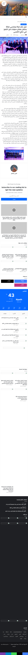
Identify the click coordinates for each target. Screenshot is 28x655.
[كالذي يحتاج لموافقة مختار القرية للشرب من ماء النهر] (23, 331)
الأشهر (23, 313)
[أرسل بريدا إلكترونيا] (20, 34)
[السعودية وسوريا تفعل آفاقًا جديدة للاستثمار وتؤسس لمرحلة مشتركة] (21, 391)
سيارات (8, 634)
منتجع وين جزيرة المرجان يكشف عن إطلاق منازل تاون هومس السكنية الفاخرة (21, 256)
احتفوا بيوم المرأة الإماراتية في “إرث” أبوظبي (21, 269)
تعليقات (4, 313)
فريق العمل (21, 636)
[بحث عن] (23, 17)
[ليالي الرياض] (14, 8)
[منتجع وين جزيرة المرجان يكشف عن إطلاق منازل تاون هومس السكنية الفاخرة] (21, 249)
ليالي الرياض (23, 34)
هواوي (21, 638)
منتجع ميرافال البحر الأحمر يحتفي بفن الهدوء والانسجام (7, 269)
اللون (20, 634)
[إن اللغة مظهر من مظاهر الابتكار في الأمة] (23, 325)
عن (25, 636)
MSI (11, 631)
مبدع (2, 644)
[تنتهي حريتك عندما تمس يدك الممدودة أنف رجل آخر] (23, 319)
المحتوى (16, 634)
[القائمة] (26, 17)
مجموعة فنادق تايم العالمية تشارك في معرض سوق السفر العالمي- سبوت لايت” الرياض (7, 256)
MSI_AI (7, 631)
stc (3, 631)
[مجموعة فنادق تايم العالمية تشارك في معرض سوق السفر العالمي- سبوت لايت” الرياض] (7, 249)
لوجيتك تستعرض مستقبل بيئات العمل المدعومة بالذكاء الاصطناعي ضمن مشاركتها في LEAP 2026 (21, 383)
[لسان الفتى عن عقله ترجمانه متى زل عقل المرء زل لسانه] (23, 342)
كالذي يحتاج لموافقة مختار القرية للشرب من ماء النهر (9, 330)
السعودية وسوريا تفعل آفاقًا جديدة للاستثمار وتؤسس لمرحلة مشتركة (21, 398)
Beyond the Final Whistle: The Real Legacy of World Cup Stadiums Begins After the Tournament (7, 489)
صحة (4, 634)
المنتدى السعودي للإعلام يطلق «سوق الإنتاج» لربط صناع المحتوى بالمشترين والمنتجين (7, 382)
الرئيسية (24, 21)
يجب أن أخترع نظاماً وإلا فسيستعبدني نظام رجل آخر (10, 335)
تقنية (12, 634)
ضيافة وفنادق (19, 21)
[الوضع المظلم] (21, 17)
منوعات (25, 638)
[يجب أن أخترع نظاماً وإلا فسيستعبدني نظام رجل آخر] (23, 336)
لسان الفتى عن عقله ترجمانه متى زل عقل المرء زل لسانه (10, 341)
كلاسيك (16, 636)
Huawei (25, 631)
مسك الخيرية (6, 636)
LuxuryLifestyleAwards (17, 631)
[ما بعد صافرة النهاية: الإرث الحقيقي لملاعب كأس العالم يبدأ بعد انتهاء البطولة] (5, 571)
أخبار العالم (24, 634)
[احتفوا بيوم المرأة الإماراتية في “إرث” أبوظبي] (21, 264)
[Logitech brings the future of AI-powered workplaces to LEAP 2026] (23, 519)
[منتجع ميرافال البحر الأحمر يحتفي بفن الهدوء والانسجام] (7, 264)
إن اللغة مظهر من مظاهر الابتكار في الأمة (10, 323)
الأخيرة (14, 313)
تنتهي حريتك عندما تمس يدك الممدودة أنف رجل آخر (9, 318)
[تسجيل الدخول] (19, 17)
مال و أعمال (12, 636)
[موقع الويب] (14, 175)
